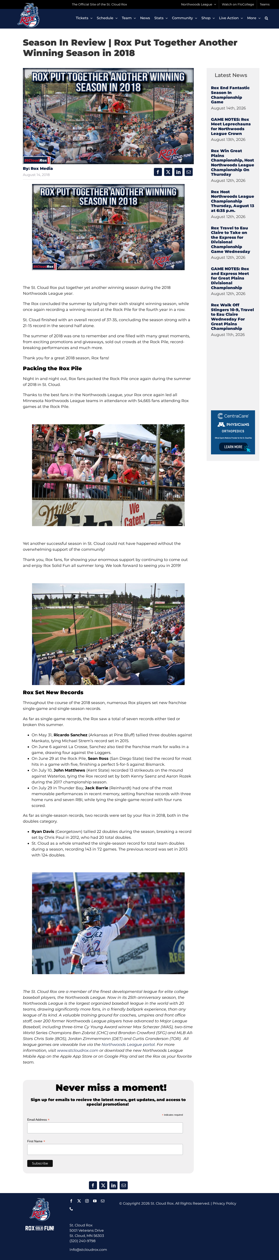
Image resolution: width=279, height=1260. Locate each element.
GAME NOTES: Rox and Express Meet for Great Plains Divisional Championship (230, 278)
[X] (168, 172)
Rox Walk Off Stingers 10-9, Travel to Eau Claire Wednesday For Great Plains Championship (232, 317)
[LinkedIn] (178, 172)
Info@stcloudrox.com (88, 1250)
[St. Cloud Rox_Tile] (233, 412)
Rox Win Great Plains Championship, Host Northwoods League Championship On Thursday (232, 162)
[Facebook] (158, 172)
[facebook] (71, 1201)
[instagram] (87, 1201)
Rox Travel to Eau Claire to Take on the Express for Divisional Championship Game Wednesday (230, 240)
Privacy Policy (224, 1203)
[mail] (102, 1201)
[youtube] (95, 1201)
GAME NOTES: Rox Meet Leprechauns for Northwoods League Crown (231, 126)
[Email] (189, 172)
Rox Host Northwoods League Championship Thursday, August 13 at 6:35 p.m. (232, 201)
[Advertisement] (243, 383)
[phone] (71, 1209)
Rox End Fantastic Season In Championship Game (230, 94)
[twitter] (79, 1201)
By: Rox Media (38, 168)
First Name (36, 1141)
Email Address (38, 1120)
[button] (266, 18)
